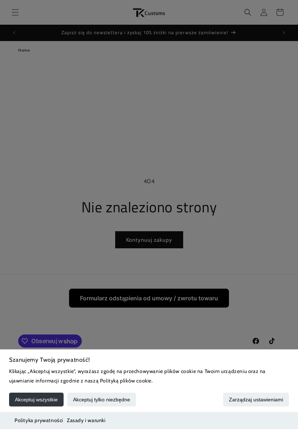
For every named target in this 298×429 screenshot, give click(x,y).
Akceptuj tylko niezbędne (101, 399)
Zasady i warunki (86, 420)
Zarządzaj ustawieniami (256, 399)
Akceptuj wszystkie (36, 399)
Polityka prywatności (39, 420)
